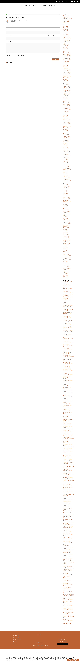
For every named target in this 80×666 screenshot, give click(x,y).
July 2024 (65, 62)
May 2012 (65, 232)
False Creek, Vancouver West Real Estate (68, 401)
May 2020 (65, 132)
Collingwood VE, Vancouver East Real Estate (68, 350)
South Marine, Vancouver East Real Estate (68, 547)
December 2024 (67, 55)
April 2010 (65, 262)
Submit (55, 59)
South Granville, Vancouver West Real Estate (68, 543)
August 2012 (66, 227)
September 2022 (67, 93)
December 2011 (66, 239)
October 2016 (66, 179)
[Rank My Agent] (74, 2)
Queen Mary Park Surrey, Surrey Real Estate (67, 508)
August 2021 (66, 111)
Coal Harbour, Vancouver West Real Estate (68, 345)
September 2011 (67, 243)
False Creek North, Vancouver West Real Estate (68, 397)
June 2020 (65, 130)
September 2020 (67, 126)
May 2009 (65, 276)
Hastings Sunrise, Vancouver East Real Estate (68, 426)
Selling (44, 5)
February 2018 (66, 165)
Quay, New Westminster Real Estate (67, 504)
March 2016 (66, 184)
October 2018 (66, 154)
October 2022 (66, 91)
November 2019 (67, 139)
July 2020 (65, 129)
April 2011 (65, 250)
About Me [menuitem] (55, 5)
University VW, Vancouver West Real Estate (68, 584)
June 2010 (65, 261)
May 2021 (65, 115)
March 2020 (66, 134)
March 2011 (65, 251)
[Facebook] (71, 1)
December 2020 (67, 122)
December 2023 (67, 72)
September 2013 (67, 214)
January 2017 (66, 176)
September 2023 (67, 76)
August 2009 (66, 272)
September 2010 (67, 259)
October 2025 (66, 41)
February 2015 (66, 196)
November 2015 (67, 189)
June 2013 (65, 218)
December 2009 (67, 268)
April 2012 (65, 233)
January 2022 (66, 104)
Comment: (8, 41)
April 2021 (65, 116)
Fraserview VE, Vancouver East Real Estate (68, 412)
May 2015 (65, 193)
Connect (66, 1)
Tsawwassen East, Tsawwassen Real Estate (67, 580)
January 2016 (66, 187)
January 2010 (66, 266)
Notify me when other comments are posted (17, 55)
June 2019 (65, 144)
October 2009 (66, 269)
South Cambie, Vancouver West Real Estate (68, 539)
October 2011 (66, 241)
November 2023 (67, 73)
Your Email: (9, 35)
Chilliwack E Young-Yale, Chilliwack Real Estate (68, 336)
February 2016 (66, 186)
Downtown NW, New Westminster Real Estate (68, 359)
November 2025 (67, 40)
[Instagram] (72, 1)
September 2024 (67, 59)
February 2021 (66, 119)
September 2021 (67, 109)
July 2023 (65, 79)
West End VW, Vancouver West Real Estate (68, 605)
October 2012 (66, 225)
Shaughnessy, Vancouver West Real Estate (68, 534)
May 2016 (65, 182)
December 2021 (66, 105)
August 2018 (66, 157)
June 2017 (65, 171)
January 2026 (66, 37)
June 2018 (65, 159)
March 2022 (66, 101)
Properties (27, 5)
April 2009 (65, 278)
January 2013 (66, 221)
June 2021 (65, 114)
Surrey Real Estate (67, 570)
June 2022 (65, 97)
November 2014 (67, 198)
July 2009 (65, 273)
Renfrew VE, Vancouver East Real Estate (68, 519)
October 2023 (66, 75)
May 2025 (65, 48)
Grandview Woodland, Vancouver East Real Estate (68, 419)
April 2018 (65, 162)
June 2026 (65, 30)
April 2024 (65, 66)
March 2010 (66, 264)
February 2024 (66, 69)
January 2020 (66, 137)
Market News (66, 17)
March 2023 (66, 84)
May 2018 (65, 161)
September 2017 (67, 169)
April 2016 (65, 183)
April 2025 (65, 50)
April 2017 (65, 173)
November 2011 (66, 240)
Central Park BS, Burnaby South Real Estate (67, 327)
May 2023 (65, 82)
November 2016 (67, 177)
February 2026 (66, 36)
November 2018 (66, 152)
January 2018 (66, 166)
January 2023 (66, 87)
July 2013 (65, 216)
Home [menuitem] (21, 5)
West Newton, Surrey (68, 608)
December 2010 (67, 255)
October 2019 (66, 140)
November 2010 (67, 257)
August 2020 (66, 127)
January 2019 (66, 150)
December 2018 (66, 151)
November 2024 (67, 57)
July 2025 (65, 45)
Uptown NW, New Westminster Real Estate (67, 589)
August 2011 (66, 244)
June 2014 (65, 205)
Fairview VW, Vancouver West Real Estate (68, 390)
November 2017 (66, 168)
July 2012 (65, 229)
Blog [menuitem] (50, 5)
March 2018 (66, 164)
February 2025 (66, 52)
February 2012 (66, 236)
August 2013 (66, 215)
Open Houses (66, 21)
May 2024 (65, 65)
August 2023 (66, 77)
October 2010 (66, 258)
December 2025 (67, 39)
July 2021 (65, 112)
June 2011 (65, 247)
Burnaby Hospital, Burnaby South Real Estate (67, 313)
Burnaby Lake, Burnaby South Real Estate (67, 318)
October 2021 (66, 108)
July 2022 (65, 95)
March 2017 (66, 175)
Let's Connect (63, 644)
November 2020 (67, 123)
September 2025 (67, 43)
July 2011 (65, 246)
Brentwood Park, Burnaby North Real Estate (67, 301)
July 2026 (65, 29)
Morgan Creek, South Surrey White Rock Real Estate (68, 480)
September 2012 (67, 226)
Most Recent (66, 26)
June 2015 (65, 191)
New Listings (66, 20)
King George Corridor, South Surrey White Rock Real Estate (68, 448)
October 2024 (66, 58)
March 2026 (66, 34)
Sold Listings (66, 22)
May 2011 (65, 248)
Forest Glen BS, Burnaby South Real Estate (67, 405)
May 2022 (65, 98)
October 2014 (66, 200)
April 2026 (65, 33)
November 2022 (67, 90)
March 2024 (66, 68)
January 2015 (66, 197)
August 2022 (66, 94)
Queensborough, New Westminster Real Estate (68, 512)
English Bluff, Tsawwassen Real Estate (67, 383)
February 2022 (66, 102)
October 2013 (66, 212)
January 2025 (66, 54)
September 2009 (67, 271)
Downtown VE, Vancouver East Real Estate (68, 363)
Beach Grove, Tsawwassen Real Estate (67, 286)
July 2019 (65, 143)
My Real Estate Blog (67, 18)
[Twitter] (76, 1)
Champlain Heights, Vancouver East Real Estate (68, 332)
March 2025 (66, 51)
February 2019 (66, 148)
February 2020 (66, 136)
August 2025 (66, 44)
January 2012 (66, 237)
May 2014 (65, 207)
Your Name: (9, 29)
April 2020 (65, 133)
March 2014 (66, 209)
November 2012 (67, 223)
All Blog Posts (66, 15)
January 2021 (66, 121)
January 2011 (66, 254)
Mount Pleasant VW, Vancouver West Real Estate (68, 491)
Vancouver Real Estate (68, 594)
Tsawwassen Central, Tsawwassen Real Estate (68, 576)
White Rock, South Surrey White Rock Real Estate (68, 616)
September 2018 (67, 155)
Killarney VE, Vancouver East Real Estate (68, 444)
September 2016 (67, 180)
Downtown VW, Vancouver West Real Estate (68, 370)
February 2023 (66, 86)
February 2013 (66, 219)
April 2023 (65, 83)
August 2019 (66, 141)
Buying (34, 5)
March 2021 (66, 118)
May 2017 (65, 172)
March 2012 (66, 234)
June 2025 (65, 47)
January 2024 (66, 70)
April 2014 (65, 208)
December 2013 (66, 211)
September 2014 (67, 201)
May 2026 (65, 32)
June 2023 (65, 80)
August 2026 (66, 27)
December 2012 (66, 222)
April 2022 (65, 100)
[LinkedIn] (77, 1)
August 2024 (66, 61)
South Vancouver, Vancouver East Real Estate (68, 554)
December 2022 (67, 89)
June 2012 (65, 230)
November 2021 (67, 107)
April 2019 (65, 147)
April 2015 (65, 194)
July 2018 (65, 158)
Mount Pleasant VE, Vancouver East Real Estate (68, 487)
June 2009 (65, 275)
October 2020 (66, 125)
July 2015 (65, 190)
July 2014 (65, 204)
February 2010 (66, 265)
